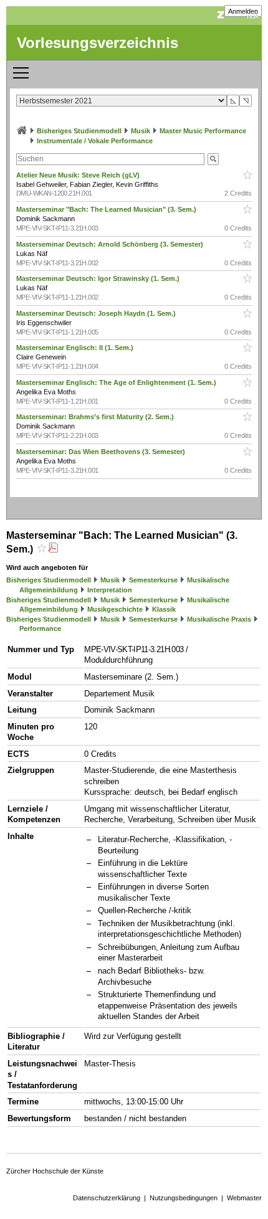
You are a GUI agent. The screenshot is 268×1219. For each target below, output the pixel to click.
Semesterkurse (153, 580)
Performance (40, 628)
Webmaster (244, 1198)
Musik (140, 131)
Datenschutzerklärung (106, 1198)
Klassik (164, 609)
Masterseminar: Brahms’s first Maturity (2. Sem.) (96, 416)
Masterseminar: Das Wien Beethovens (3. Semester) (101, 451)
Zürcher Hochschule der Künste (54, 1171)
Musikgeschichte (115, 609)
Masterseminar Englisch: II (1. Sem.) (75, 347)
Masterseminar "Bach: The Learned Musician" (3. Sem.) (107, 209)
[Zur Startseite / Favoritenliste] (21, 131)
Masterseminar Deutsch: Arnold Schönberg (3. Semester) (110, 244)
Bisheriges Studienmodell (79, 131)
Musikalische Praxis (219, 619)
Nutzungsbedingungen (184, 1198)
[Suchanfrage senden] (213, 159)
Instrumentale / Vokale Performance (95, 141)
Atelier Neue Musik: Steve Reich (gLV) (78, 175)
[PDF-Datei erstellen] (53, 549)
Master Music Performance (203, 131)
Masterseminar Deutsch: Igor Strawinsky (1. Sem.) (98, 278)
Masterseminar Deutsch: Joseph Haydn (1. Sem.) (97, 313)
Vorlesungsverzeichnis (97, 42)
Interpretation (109, 590)
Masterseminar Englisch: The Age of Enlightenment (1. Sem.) (117, 382)
